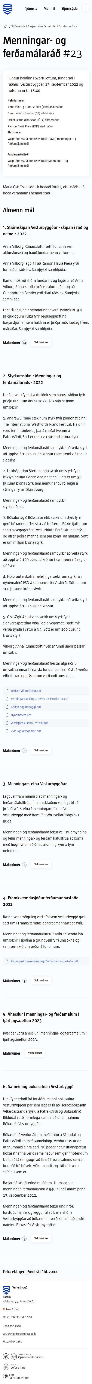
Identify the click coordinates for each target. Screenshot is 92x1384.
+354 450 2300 (12, 1326)
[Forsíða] (7, 9)
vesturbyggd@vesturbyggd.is (19, 1333)
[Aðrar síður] (86, 8)
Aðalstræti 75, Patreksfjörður (19, 1301)
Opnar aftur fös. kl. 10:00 (17, 1317)
